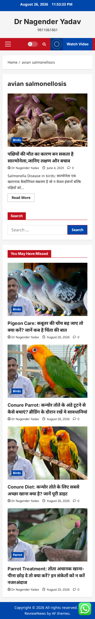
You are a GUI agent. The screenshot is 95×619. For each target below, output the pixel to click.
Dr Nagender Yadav (47, 21)
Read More (23, 198)
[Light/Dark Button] (33, 44)
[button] (8, 44)
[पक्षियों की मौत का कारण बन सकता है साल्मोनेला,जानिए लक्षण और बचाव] (47, 120)
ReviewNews (35, 613)
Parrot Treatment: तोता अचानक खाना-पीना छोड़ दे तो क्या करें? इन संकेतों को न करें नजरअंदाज (46, 575)
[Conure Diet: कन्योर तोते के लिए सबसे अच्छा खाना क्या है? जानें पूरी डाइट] (47, 453)
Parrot (17, 555)
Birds (17, 140)
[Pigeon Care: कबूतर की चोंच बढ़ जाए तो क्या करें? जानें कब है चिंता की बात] (47, 289)
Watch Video (78, 44)
